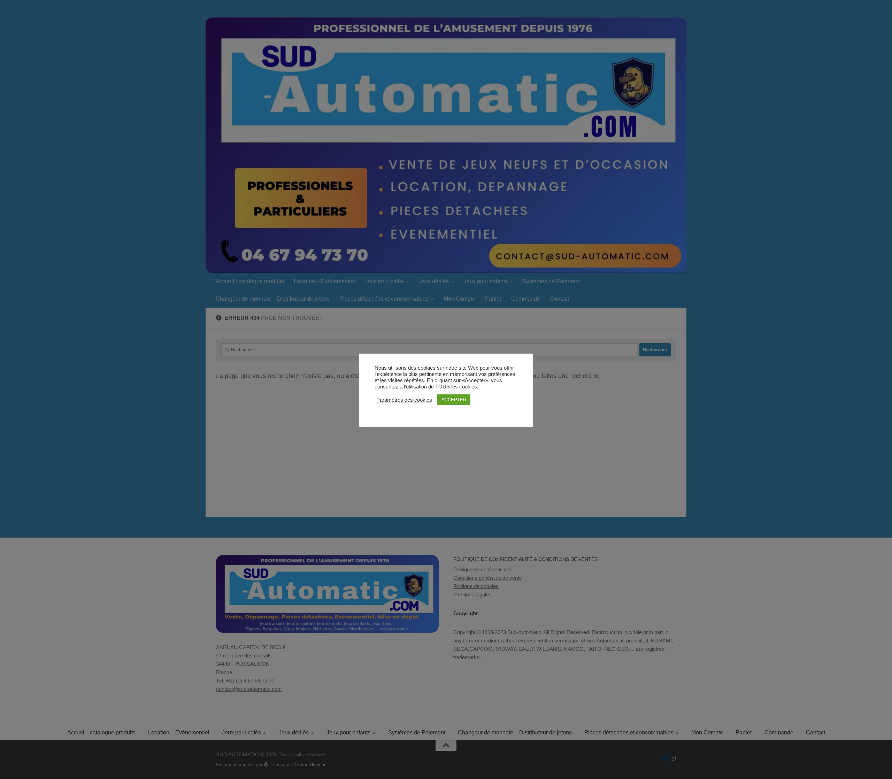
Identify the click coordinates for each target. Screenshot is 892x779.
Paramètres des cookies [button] (404, 400)
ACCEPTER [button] (453, 399)
